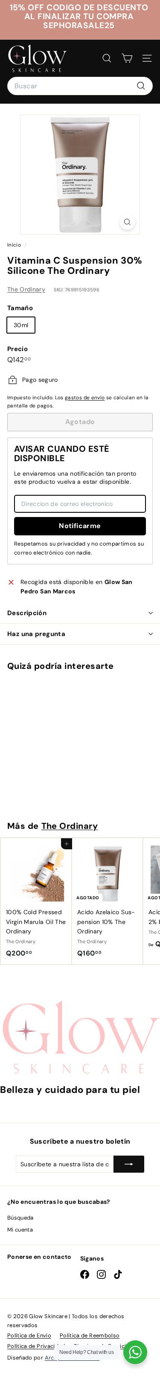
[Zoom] (127, 222)
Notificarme (80, 525)
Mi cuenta (20, 1229)
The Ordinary (26, 289)
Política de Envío (29, 1335)
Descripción (27, 613)
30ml (21, 325)
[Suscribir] (128, 1164)
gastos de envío (85, 397)
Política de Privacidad (36, 1346)
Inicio (14, 244)
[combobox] (80, 86)
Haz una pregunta (36, 634)
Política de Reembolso (89, 1335)
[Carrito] (127, 58)
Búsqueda (20, 1217)
